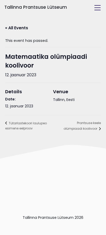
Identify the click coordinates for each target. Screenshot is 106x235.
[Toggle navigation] (97, 7)
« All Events (16, 28)
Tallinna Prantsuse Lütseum (35, 7)
